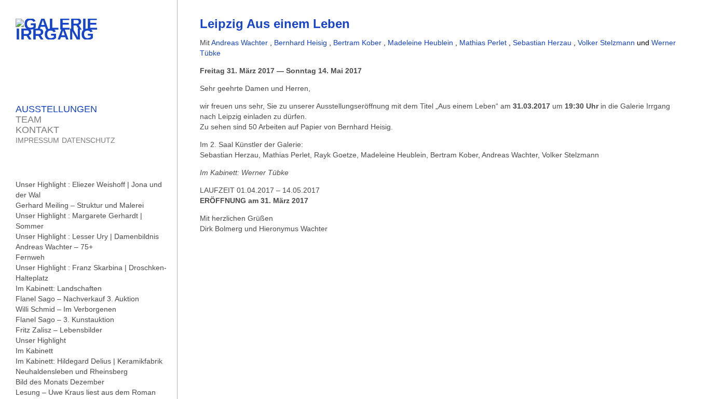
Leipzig (275, 24)
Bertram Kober (358, 42)
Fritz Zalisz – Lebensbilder (59, 330)
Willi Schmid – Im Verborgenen (66, 309)
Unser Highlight (41, 340)
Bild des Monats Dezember (60, 382)
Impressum (37, 140)
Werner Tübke (265, 172)
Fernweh (30, 257)
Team (29, 119)
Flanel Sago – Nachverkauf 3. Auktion (77, 299)
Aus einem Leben (467, 106)
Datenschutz (88, 140)
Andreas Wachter (240, 42)
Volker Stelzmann (607, 42)
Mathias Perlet (484, 42)
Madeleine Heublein (421, 42)
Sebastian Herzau (543, 42)
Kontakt (37, 130)
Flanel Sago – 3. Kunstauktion (65, 319)
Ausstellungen (56, 109)
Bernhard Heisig (301, 42)
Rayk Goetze (335, 155)
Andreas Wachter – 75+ (54, 247)
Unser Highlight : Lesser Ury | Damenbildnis (87, 236)
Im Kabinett (34, 351)
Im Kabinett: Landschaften (59, 288)
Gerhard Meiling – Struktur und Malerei (80, 205)
